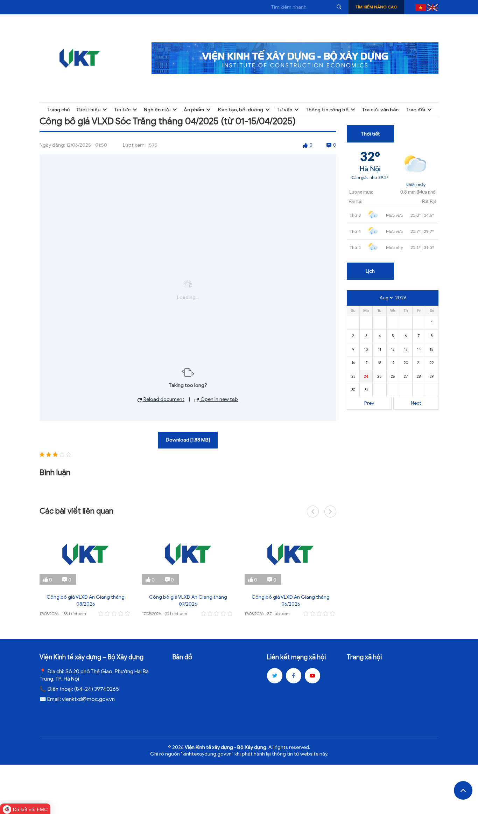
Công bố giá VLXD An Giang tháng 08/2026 (86, 600)
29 (432, 376)
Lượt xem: (134, 145)
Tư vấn (284, 110)
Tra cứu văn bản (380, 110)
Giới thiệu (88, 110)
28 (419, 376)
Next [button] (330, 511)
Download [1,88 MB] (188, 440)
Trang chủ (58, 110)
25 (379, 376)
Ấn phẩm (194, 110)
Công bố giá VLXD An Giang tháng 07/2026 (188, 600)
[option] (85, 571)
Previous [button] (313, 511)
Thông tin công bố (327, 110)
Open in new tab (218, 399)
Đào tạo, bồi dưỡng (240, 110)
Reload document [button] (163, 399)
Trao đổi (415, 110)
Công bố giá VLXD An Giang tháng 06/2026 (291, 600)
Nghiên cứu (157, 110)
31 (366, 389)
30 (353, 389)
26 (393, 376)
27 (406, 376)
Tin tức (122, 110)
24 (366, 376)
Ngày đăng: (52, 145)
